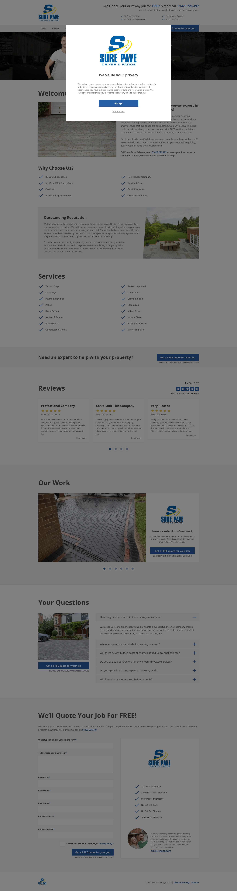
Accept (118, 103)
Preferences (118, 111)
